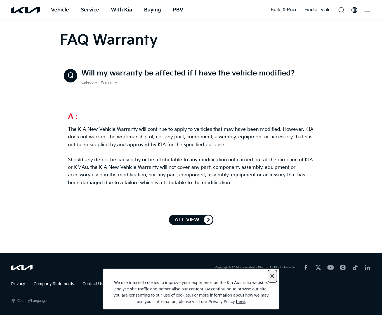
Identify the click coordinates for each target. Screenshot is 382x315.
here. (241, 301)
